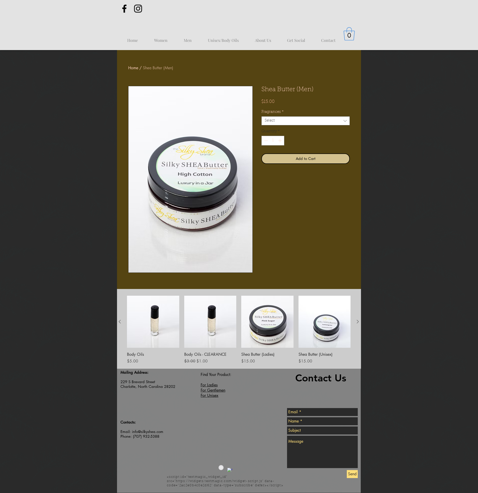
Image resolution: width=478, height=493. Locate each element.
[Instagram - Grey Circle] (221, 467)
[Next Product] (358, 322)
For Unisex (209, 395)
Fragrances (272, 112)
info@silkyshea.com (147, 431)
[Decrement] (265, 140)
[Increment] (280, 140)
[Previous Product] (120, 322)
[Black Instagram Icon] (138, 8)
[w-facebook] (229, 470)
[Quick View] (153, 322)
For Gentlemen (213, 390)
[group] (239, 330)
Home (133, 67)
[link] (349, 34)
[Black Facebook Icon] (124, 8)
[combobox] (305, 120)
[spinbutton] (273, 140)
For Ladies (209, 385)
